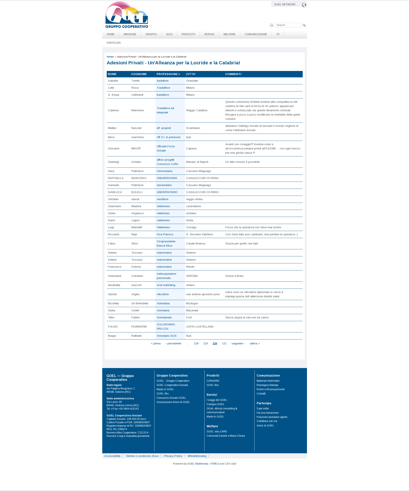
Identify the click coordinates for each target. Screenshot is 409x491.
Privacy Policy (173, 456)
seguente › (238, 343)
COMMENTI (233, 74)
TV (277, 34)
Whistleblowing (197, 456)
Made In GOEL (215, 416)
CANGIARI (213, 380)
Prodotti (188, 34)
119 (205, 343)
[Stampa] (272, 25)
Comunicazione (256, 34)
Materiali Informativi (268, 380)
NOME (112, 74)
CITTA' (191, 74)
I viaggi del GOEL (217, 400)
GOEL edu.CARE (217, 431)
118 (196, 343)
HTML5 (214, 463)
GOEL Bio (162, 393)
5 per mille (263, 408)
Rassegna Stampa (267, 385)
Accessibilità (112, 456)
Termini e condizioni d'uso (142, 456)
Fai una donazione (268, 412)
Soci (169, 34)
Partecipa (114, 42)
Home (111, 34)
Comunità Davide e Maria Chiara (226, 435)
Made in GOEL (165, 389)
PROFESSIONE (167, 74)
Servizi (209, 34)
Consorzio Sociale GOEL (171, 397)
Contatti (261, 393)
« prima (156, 343)
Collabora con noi (267, 421)
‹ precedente (173, 343)
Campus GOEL (216, 404)
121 (224, 343)
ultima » (255, 343)
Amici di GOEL (265, 425)
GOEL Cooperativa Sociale (172, 385)
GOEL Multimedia (197, 463)
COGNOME (139, 74)
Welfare (229, 34)
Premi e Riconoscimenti (271, 389)
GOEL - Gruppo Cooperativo (173, 380)
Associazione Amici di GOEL (173, 402)
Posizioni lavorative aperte (272, 417)
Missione (130, 34)
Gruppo (151, 34)
